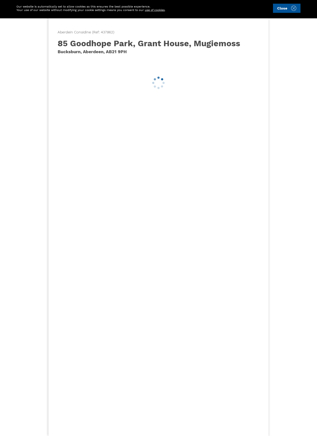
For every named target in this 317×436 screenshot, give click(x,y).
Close (282, 8)
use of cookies (155, 10)
